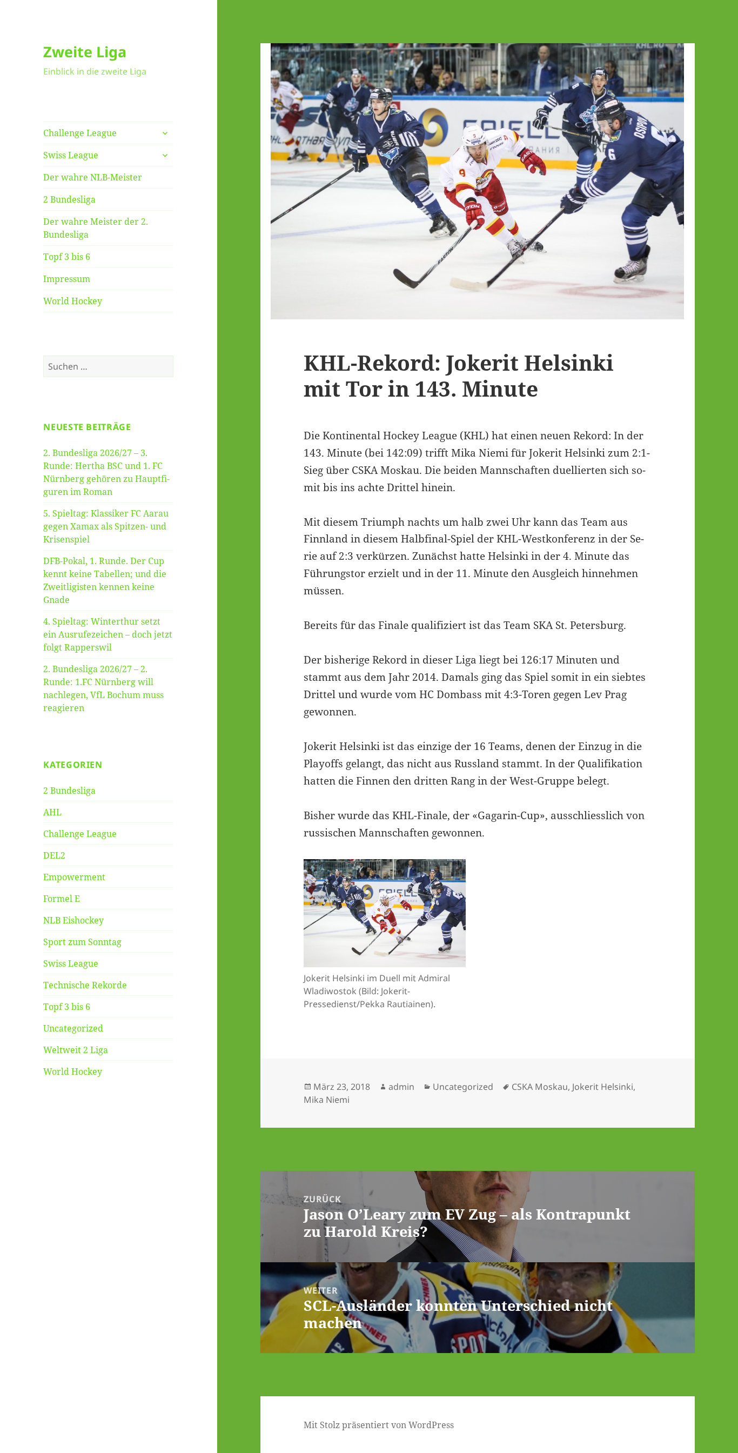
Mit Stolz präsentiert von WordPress (379, 1425)
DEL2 (54, 855)
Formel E (61, 899)
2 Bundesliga (69, 199)
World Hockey (72, 301)
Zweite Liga (84, 52)
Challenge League (80, 133)
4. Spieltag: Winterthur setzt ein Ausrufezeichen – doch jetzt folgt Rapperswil (107, 634)
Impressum (66, 279)
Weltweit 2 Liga (75, 1050)
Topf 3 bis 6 (66, 257)
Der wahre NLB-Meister (92, 177)
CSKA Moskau (540, 1087)
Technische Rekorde (85, 985)
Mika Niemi (327, 1100)
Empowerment (74, 877)
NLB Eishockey (73, 920)
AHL (52, 812)
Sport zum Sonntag (82, 942)
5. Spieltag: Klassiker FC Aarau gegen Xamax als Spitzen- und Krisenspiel (106, 526)
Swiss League (70, 155)
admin (401, 1087)
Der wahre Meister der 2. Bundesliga (95, 228)
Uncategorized (73, 1028)
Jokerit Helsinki (602, 1087)
